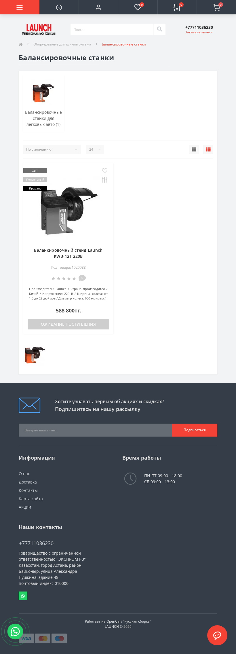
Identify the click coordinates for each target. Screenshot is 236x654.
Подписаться (195, 429)
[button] (98, 7)
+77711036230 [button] (36, 543)
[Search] (159, 29)
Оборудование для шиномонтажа (62, 44)
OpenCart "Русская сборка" (128, 621)
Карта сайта (31, 498)
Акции (25, 507)
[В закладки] (104, 171)
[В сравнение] (104, 180)
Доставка (28, 482)
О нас (24, 473)
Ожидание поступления (68, 324)
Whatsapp (23, 596)
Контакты (28, 490)
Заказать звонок (199, 32)
